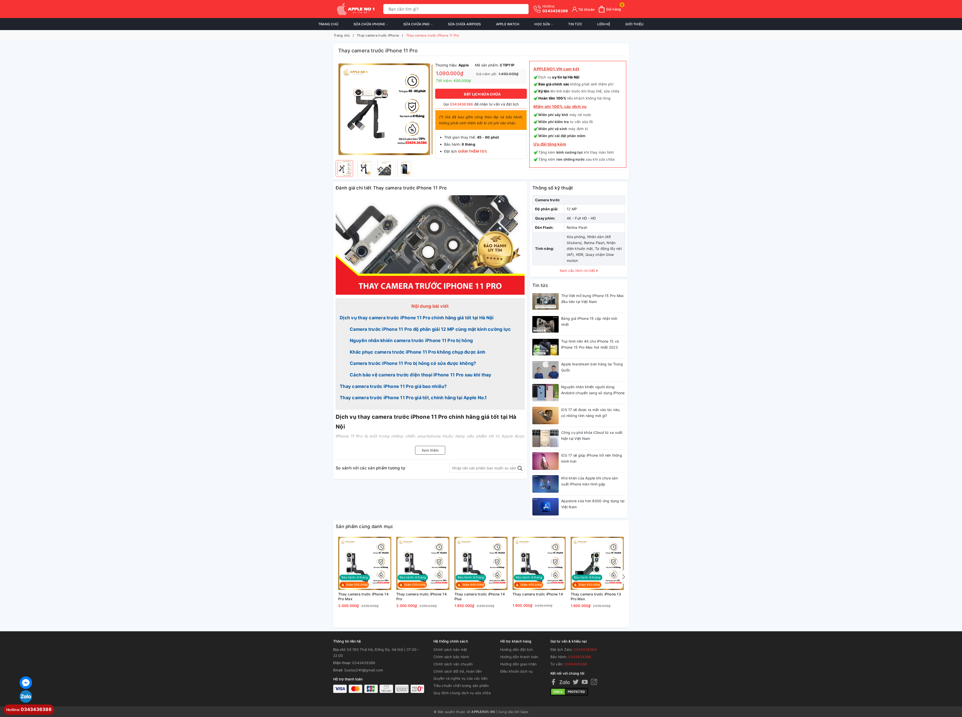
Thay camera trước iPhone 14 (538, 594)
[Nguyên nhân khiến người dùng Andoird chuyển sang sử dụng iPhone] (545, 392)
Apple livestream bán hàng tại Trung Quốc (592, 367)
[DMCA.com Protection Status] (569, 691)
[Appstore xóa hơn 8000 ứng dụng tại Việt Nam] (545, 507)
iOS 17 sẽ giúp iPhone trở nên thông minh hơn (591, 458)
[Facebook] (553, 682)
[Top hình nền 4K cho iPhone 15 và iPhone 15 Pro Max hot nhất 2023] (545, 347)
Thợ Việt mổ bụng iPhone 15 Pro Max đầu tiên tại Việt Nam (592, 298)
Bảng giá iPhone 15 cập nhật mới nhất (589, 321)
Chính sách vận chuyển (453, 664)
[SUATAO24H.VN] (355, 9)
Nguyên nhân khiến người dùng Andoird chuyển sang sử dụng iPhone (593, 390)
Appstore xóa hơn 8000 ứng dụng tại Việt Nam (593, 504)
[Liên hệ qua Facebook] (26, 682)
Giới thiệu (634, 24)
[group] (384, 109)
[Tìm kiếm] (524, 9)
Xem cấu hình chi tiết (578, 270)
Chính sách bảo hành (451, 657)
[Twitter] (576, 682)
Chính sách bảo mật (450, 649)
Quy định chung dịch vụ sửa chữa (462, 693)
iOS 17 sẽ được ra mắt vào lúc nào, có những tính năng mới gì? (591, 412)
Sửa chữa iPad (416, 24)
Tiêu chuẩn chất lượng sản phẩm (461, 685)
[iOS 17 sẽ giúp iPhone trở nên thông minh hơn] (545, 461)
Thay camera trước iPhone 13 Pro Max (596, 596)
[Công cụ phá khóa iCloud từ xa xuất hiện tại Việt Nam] (545, 438)
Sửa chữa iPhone (369, 24)
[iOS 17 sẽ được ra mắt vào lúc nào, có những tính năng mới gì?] (545, 415)
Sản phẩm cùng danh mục (364, 526)
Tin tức (575, 24)
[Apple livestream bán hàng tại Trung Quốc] (545, 370)
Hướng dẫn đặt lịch (516, 649)
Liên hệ (603, 24)
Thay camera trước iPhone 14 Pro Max (363, 596)
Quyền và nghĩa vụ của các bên (460, 678)
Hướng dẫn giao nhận (518, 664)
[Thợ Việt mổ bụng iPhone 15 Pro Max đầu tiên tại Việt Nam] (545, 301)
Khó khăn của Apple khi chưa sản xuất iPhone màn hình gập (589, 481)
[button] (622, 576)
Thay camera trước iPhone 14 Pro (421, 596)
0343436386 (555, 8)
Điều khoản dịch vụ (516, 671)
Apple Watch (508, 24)
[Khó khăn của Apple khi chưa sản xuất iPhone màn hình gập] (545, 484)
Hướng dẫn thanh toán (519, 657)
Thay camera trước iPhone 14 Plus (479, 596)
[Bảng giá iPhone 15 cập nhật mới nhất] (545, 324)
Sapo (524, 712)
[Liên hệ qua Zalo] (26, 696)
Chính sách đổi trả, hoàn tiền (457, 671)
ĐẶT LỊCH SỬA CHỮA (482, 94)
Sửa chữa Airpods (464, 24)
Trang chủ (328, 24)
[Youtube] (585, 682)
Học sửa (542, 24)
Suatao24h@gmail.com (363, 670)
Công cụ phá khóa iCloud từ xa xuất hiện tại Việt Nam (592, 435)
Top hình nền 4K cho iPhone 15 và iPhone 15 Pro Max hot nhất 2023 (590, 344)
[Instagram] (594, 682)
